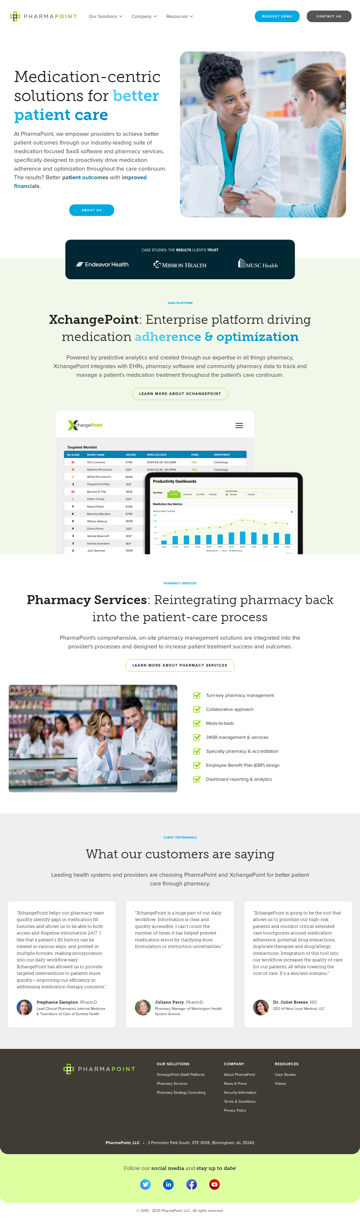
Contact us (329, 16)
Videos (280, 1084)
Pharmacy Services (172, 1084)
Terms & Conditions (240, 1102)
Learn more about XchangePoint (180, 394)
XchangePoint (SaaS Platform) (180, 1075)
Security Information (240, 1093)
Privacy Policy (235, 1111)
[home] (43, 16)
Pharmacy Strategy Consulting (181, 1093)
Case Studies (285, 1075)
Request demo (277, 16)
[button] (106, 16)
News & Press (235, 1084)
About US (92, 210)
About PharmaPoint (239, 1075)
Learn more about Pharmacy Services (180, 665)
